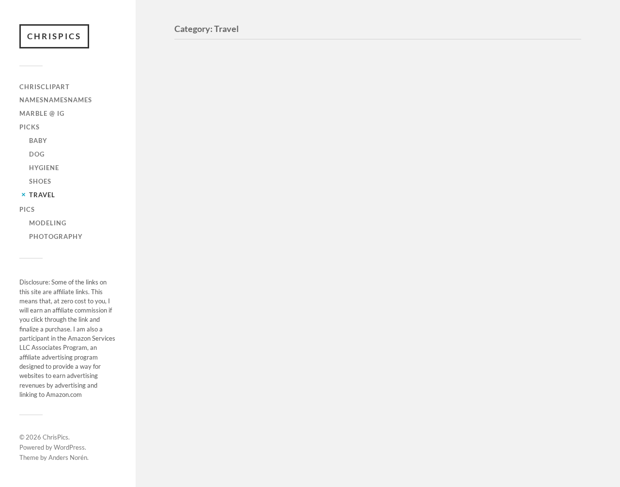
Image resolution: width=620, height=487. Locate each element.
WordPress (69, 447)
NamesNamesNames (55, 100)
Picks (29, 127)
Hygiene (44, 168)
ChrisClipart (44, 87)
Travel (42, 195)
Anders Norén (67, 457)
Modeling (47, 223)
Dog (37, 154)
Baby (38, 140)
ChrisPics (54, 36)
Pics (27, 209)
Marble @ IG (41, 113)
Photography (56, 236)
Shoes (40, 181)
